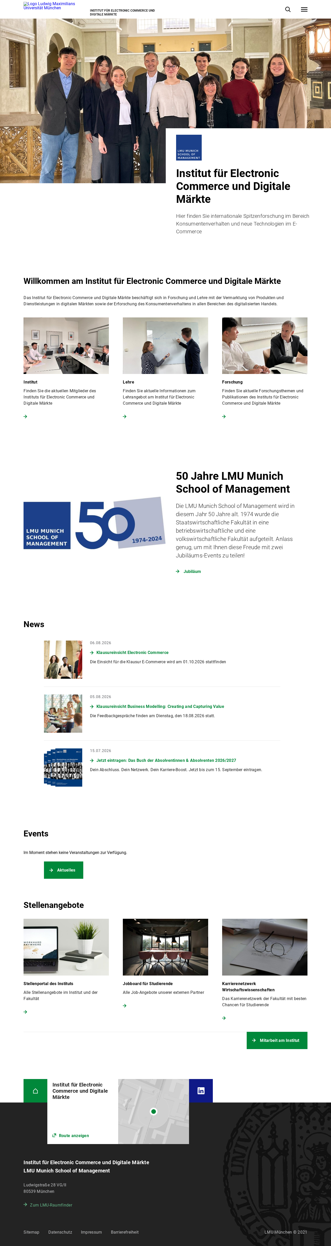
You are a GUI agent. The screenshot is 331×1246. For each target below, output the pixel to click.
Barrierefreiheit (125, 1232)
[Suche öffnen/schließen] (288, 9)
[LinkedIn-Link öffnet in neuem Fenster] (201, 1091)
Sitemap (31, 1232)
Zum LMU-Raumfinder (51, 1205)
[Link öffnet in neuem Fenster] (118, 1111)
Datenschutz (60, 1232)
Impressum (91, 1232)
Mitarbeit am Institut (279, 1040)
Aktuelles (66, 870)
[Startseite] (35, 1091)
